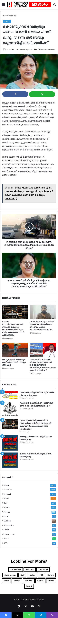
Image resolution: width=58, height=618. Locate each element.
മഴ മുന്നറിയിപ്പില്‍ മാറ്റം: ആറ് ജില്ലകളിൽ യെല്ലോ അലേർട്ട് (14, 362)
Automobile (9, 525)
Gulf (5, 503)
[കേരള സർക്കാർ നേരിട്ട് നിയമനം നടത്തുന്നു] (10, 443)
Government (9, 534)
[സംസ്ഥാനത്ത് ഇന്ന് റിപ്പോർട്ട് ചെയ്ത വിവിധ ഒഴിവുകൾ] (10, 395)
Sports (7, 507)
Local (6, 516)
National (7, 494)
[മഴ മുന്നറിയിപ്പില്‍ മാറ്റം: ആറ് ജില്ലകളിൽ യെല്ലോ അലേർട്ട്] (15, 350)
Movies (7, 512)
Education (8, 489)
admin (9, 49)
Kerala (13, 15)
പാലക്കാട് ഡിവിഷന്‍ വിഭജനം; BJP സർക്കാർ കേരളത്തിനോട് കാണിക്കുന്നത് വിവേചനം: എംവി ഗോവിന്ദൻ (43, 365)
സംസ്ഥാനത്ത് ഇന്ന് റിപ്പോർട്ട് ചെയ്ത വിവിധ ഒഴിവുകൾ (37, 394)
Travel (6, 538)
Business (7, 521)
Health (6, 529)
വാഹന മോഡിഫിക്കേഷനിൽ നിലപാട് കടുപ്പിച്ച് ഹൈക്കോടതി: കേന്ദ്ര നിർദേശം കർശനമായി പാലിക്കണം (13, 328)
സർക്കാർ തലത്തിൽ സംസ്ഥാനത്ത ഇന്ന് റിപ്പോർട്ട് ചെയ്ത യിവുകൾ (36, 404)
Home (7, 15)
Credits (41, 599)
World (6, 498)
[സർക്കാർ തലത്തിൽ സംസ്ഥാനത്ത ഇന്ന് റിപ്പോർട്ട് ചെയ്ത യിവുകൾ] (10, 409)
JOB (5, 543)
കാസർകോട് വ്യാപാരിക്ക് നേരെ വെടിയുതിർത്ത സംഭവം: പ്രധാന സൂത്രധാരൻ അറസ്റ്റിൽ (42, 325)
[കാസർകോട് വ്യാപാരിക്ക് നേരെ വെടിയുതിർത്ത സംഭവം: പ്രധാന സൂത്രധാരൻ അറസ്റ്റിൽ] (43, 312)
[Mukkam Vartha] (29, 4)
